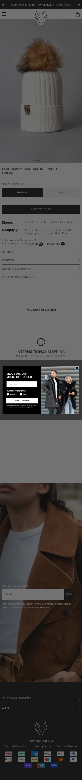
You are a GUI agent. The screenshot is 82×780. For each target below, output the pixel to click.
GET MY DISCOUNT (22, 400)
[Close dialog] (77, 368)
